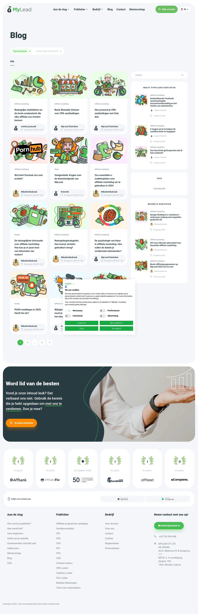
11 (42, 342)
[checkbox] (68, 310)
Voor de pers (111, 523)
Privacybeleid (112, 548)
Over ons (109, 528)
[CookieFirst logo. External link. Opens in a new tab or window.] (66, 286)
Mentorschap (137, 9)
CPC (58, 553)
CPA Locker (62, 568)
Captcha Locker (64, 573)
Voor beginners (15, 533)
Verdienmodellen (65, 528)
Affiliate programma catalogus (72, 523)
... (35, 342)
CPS (58, 543)
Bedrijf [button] (96, 9)
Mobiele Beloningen (66, 582)
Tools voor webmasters (68, 587)
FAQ (9, 563)
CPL (58, 533)
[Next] (49, 342)
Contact (121, 9)
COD (58, 558)
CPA (58, 538)
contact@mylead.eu (170, 525)
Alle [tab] (12, 61)
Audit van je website (17, 538)
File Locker (62, 578)
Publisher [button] (79, 9)
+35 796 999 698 (167, 536)
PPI (58, 548)
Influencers (13, 548)
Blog (110, 9)
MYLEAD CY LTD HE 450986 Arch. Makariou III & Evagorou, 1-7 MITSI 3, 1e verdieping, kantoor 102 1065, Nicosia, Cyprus (174, 554)
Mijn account (168, 9)
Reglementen (112, 543)
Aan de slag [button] (60, 9)
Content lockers (64, 563)
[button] (185, 9)
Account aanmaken (23, 422)
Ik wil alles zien (159, 188)
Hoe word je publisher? (19, 523)
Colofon (109, 538)
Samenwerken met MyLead (21, 543)
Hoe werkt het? (15, 528)
